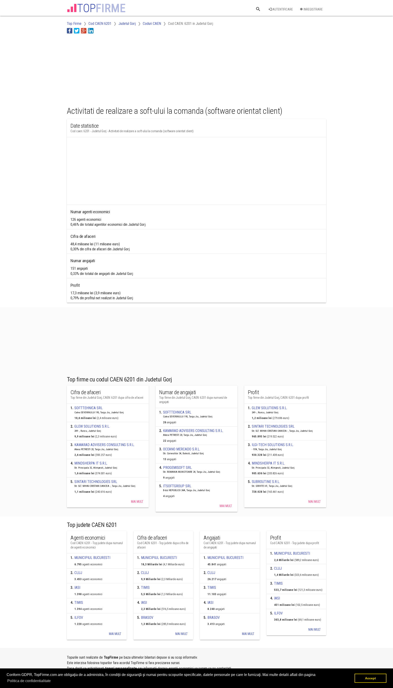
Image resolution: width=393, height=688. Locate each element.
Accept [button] (370, 678)
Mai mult (137, 501)
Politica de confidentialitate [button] (29, 681)
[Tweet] (76, 30)
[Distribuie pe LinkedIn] (90, 30)
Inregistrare (313, 9)
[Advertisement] (149, 69)
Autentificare (282, 9)
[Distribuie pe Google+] (83, 30)
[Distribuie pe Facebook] (69, 30)
